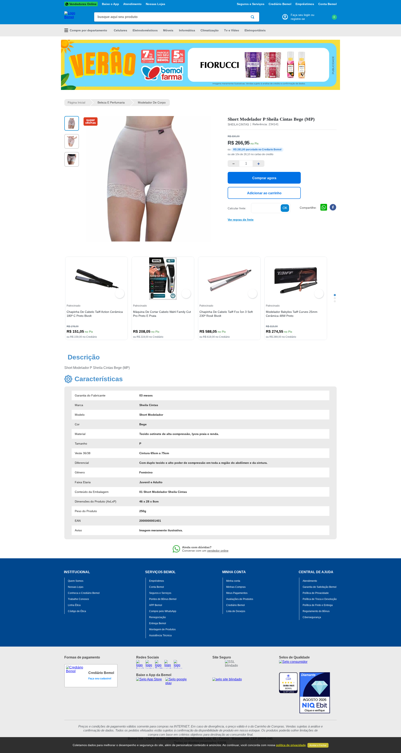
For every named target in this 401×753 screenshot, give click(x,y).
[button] (241, 219)
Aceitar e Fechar (318, 745)
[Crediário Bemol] (76, 676)
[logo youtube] (168, 664)
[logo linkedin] (178, 664)
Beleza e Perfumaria (111, 102)
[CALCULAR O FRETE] (285, 208)
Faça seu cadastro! (99, 678)
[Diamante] (314, 692)
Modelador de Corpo (152, 102)
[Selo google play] (179, 682)
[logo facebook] (140, 664)
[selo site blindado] (236, 682)
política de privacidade (291, 745)
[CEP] (259, 208)
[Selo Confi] (288, 692)
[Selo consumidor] (308, 665)
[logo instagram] (150, 664)
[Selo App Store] (150, 682)
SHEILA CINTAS (238, 124)
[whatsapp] (323, 207)
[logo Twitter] (159, 664)
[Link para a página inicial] (76, 102)
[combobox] (177, 17)
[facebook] (333, 207)
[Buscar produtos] (253, 17)
